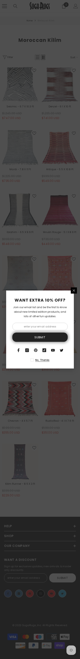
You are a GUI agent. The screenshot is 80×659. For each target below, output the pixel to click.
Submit (39, 337)
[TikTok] (44, 350)
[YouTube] (53, 350)
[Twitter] (61, 350)
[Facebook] (18, 350)
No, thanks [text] (42, 360)
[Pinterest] (35, 350)
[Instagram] (27, 350)
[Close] (74, 290)
